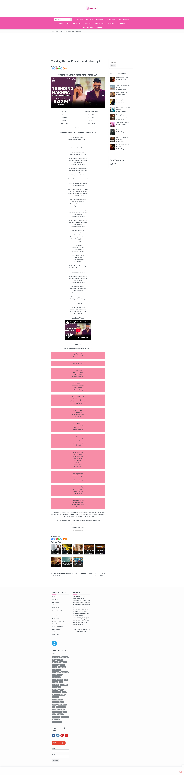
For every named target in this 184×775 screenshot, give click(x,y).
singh (64, 712)
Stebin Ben (60, 714)
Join (54, 644)
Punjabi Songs (87, 23)
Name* (53, 748)
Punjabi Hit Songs (99, 23)
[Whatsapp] (59, 68)
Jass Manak (55, 684)
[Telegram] (61, 68)
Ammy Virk (59, 659)
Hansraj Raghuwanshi (57, 679)
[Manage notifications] (180, 772)
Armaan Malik (63, 662)
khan (61, 689)
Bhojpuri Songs (121, 23)
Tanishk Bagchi (56, 717)
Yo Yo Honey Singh (57, 721)
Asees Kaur (55, 664)
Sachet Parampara (61, 707)
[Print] (64, 68)
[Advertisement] (92, 44)
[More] (66, 68)
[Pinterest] (57, 68)
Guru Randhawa (56, 677)
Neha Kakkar (55, 697)
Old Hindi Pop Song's (57, 699)
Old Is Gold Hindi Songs (87, 27)
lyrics (64, 692)
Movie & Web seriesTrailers (58, 621)
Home (52, 31)
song (54, 714)
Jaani (61, 682)
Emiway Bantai (64, 672)
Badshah (62, 664)
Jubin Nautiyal (64, 684)
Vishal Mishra (56, 719)
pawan (61, 702)
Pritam (54, 704)
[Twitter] (54, 68)
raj (53, 707)
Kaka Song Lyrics (56, 687)
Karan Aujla (55, 689)
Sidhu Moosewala (57, 712)
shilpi (63, 709)
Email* (53, 754)
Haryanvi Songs (111, 19)
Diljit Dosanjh (56, 672)
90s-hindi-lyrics (56, 657)
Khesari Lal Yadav (56, 692)
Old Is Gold (55, 702)
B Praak (54, 667)
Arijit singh (55, 662)
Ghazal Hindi (55, 613)
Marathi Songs (99, 19)
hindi (66, 679)
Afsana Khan (65, 657)
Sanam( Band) (99, 27)
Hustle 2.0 (55, 682)
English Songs (110, 23)
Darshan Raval (62, 667)
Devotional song (56, 669)
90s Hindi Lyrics (77, 23)
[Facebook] (52, 68)
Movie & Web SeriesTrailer (58, 694)
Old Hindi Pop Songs (64, 23)
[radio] (74, 531)
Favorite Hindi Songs (123, 19)
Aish (54, 659)
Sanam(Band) (56, 709)
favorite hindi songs (57, 674)
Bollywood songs (78, 19)
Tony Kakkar (65, 717)
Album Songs (89, 19)
